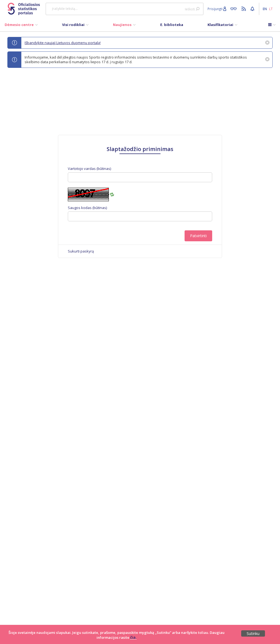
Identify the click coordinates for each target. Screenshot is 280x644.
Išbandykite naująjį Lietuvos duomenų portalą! (63, 42)
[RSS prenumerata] (244, 8)
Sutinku (253, 633)
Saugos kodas (87, 207)
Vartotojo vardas (89, 168)
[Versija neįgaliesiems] (234, 8)
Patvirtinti (198, 235)
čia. (133, 637)
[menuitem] (21, 26)
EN (265, 9)
